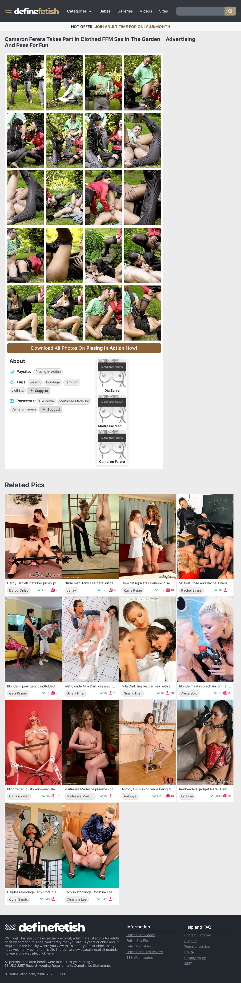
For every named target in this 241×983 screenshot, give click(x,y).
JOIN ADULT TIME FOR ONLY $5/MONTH (132, 26)
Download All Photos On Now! (84, 348)
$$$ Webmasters (139, 957)
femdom (71, 382)
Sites (163, 11)
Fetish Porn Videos (140, 935)
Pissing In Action (48, 372)
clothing (18, 390)
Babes (105, 11)
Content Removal (197, 935)
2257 (188, 963)
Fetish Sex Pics (137, 940)
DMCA (189, 952)
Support (190, 941)
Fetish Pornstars (138, 946)
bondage (53, 382)
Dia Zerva (46, 401)
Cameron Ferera (24, 409)
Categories (77, 11)
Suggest (41, 391)
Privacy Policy (195, 958)
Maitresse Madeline (74, 401)
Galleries (125, 11)
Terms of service (197, 946)
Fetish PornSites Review (144, 952)
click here (46, 953)
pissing (35, 382)
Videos (146, 11)
